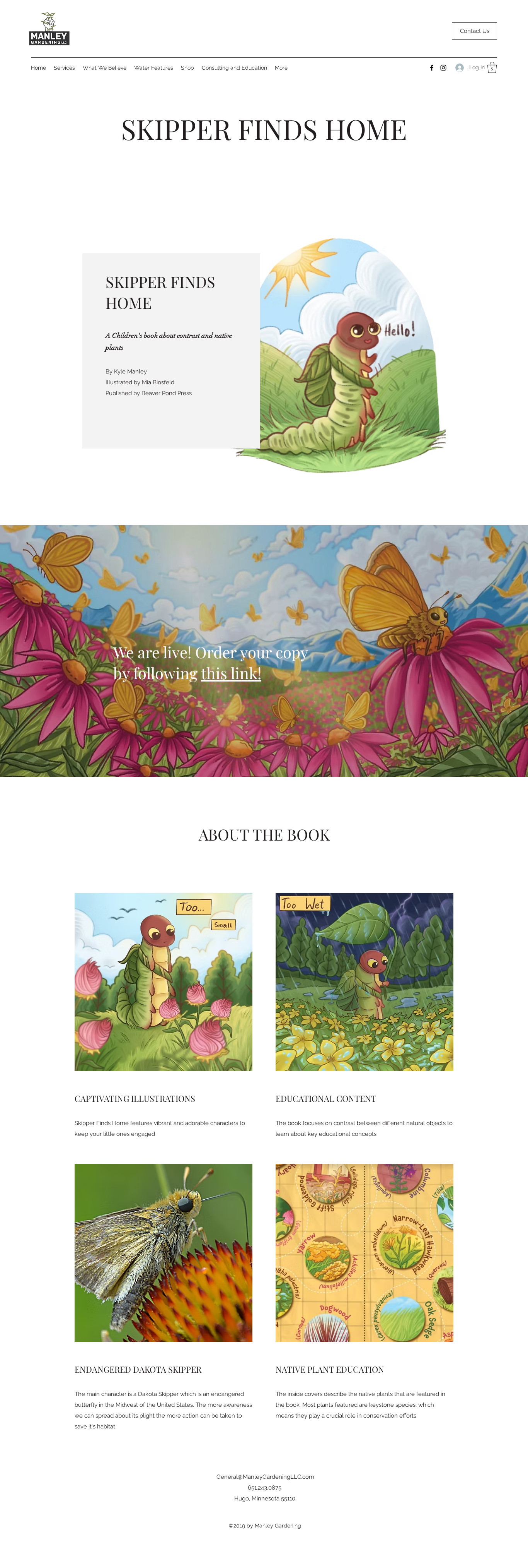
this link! (231, 673)
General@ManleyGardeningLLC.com (265, 1476)
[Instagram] (443, 68)
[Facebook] (432, 68)
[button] (492, 67)
